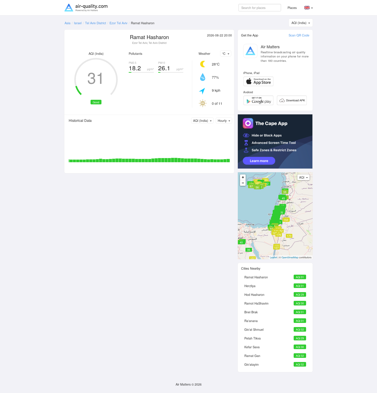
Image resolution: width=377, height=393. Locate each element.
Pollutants (135, 53)
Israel (78, 23)
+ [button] (243, 177)
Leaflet (273, 257)
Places (292, 7)
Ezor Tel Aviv (118, 23)
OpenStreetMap (289, 257)
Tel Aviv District (95, 23)
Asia (67, 23)
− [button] (243, 183)
